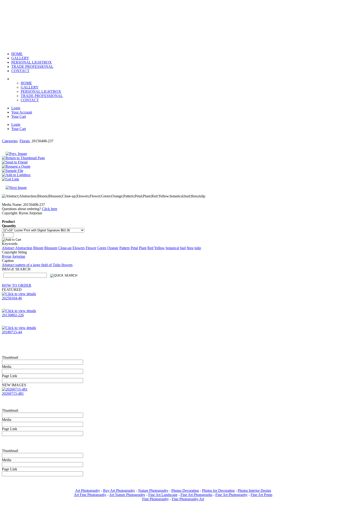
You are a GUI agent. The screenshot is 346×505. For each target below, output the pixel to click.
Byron (6, 256)
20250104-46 (12, 298)
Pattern (124, 248)
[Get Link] (10, 179)
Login (15, 108)
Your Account (21, 112)
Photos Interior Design (254, 491)
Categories (10, 141)
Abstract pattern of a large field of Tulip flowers (37, 265)
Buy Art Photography (119, 491)
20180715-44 (12, 332)
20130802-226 (13, 315)
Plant (142, 248)
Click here (49, 209)
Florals (25, 141)
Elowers (78, 248)
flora (190, 248)
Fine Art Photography (231, 495)
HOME (26, 83)
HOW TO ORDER (16, 285)
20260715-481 (13, 393)
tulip (197, 248)
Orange (112, 248)
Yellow (159, 248)
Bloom (38, 248)
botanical (172, 248)
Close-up (65, 248)
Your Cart (18, 116)
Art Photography (87, 491)
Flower (91, 248)
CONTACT (30, 100)
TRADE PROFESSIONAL (42, 96)
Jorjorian (18, 256)
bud (183, 248)
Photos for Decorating (218, 491)
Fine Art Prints (261, 495)
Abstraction (23, 248)
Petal (134, 248)
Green (101, 248)
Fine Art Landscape (162, 495)
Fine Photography (155, 499)
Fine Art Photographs (196, 495)
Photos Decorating (185, 491)
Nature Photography (153, 491)
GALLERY (30, 87)
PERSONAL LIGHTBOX (41, 92)
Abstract (8, 248)
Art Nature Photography (127, 495)
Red (150, 248)
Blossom (50, 248)
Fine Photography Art (188, 499)
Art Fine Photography (90, 495)
